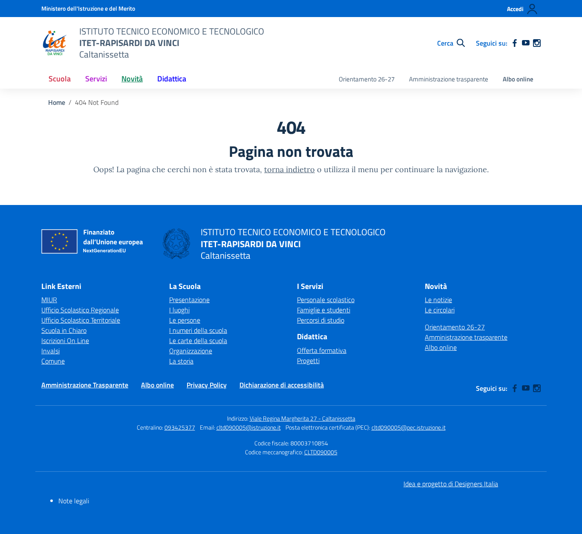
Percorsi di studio (320, 320)
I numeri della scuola (198, 330)
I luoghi (179, 310)
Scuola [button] (60, 78)
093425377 (179, 427)
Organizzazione (190, 351)
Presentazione (189, 299)
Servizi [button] (96, 78)
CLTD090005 (320, 451)
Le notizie (438, 299)
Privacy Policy (207, 385)
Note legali (73, 501)
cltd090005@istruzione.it (248, 427)
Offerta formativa (321, 350)
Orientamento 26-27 (367, 79)
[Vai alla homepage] (55, 43)
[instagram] (537, 43)
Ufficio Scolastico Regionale (80, 310)
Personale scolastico (325, 299)
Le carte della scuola (198, 340)
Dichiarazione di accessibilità (281, 385)
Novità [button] (132, 78)
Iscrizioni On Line (65, 340)
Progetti (308, 360)
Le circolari (440, 310)
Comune (53, 361)
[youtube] (526, 43)
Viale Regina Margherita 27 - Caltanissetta (302, 418)
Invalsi (50, 351)
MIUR (49, 299)
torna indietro (289, 169)
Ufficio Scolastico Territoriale (80, 320)
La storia (181, 361)
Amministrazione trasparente (448, 79)
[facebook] (515, 43)
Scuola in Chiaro (63, 330)
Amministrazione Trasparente (84, 385)
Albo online (518, 79)
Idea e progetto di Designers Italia (450, 484)
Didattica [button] (171, 78)
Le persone (184, 320)
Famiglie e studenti (323, 310)
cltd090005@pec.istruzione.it (409, 427)
